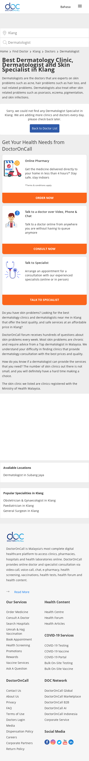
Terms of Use (15, 714)
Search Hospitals (17, 624)
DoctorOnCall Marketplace (62, 696)
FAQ (9, 708)
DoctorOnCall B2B (56, 702)
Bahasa (65, 7)
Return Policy (15, 749)
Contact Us (13, 691)
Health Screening (18, 645)
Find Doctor (20, 51)
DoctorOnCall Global (58, 691)
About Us (12, 696)
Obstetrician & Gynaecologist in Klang (29, 500)
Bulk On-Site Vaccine (58, 669)
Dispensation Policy (19, 731)
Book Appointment (19, 639)
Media (10, 725)
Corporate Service (56, 720)
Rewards (12, 657)
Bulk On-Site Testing (58, 663)
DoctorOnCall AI (55, 708)
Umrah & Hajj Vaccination (15, 631)
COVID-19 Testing (56, 645)
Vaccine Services (17, 663)
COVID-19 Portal (55, 657)
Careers (11, 737)
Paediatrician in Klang (18, 506)
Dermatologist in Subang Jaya (23, 475)
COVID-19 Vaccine (56, 651)
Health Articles (54, 624)
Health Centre (54, 612)
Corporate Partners (19, 743)
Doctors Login (15, 720)
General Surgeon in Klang (21, 511)
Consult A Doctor (17, 618)
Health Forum (53, 618)
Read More (21, 592)
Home (4, 51)
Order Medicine (17, 612)
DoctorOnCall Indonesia (60, 714)
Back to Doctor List (44, 128)
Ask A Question (16, 668)
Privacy (11, 702)
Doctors (50, 51)
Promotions (14, 651)
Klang (37, 51)
